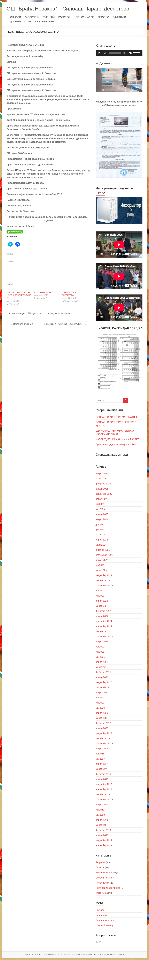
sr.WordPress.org (104, 925)
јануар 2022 (102, 616)
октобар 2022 (103, 580)
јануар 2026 (102, 488)
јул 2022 (100, 590)
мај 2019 (100, 758)
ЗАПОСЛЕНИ (32, 17)
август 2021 (102, 641)
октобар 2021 (103, 631)
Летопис (100, 867)
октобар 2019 (103, 738)
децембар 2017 (104, 840)
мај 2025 (100, 509)
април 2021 (102, 661)
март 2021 (101, 667)
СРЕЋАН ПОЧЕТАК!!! (44, 292)
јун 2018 (100, 809)
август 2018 (102, 804)
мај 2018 (100, 814)
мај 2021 (100, 656)
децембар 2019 (104, 733)
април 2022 (102, 600)
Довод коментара (105, 920)
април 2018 (102, 819)
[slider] (137, 52)
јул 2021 (100, 646)
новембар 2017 (104, 845)
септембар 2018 (104, 799)
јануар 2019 (102, 779)
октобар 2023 (103, 549)
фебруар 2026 (103, 483)
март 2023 (101, 570)
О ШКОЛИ (15, 17)
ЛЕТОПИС (103, 17)
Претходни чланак (21, 323)
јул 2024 (100, 524)
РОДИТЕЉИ (65, 17)
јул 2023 (100, 565)
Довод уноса (102, 915)
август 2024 (102, 519)
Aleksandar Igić (18, 313)
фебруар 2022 (103, 610)
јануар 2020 (102, 728)
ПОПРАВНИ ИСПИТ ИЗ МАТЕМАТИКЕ (117, 417)
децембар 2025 (104, 493)
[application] (119, 53)
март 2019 (101, 768)
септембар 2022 (104, 585)
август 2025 (102, 498)
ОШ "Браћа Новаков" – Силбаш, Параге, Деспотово (68, 8)
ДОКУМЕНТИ (17, 21)
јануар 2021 (102, 677)
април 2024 (102, 539)
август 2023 (102, 560)
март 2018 (101, 824)
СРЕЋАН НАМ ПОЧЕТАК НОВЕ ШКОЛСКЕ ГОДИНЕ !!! (19, 295)
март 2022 (101, 605)
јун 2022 (100, 595)
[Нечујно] (130, 52)
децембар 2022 (104, 575)
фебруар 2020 (103, 723)
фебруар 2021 (103, 672)
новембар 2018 (104, 789)
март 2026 (101, 478)
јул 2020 (100, 697)
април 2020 (102, 712)
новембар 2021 (104, 626)
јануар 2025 (102, 514)
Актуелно (54, 313)
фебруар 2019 (103, 774)
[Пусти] (99, 52)
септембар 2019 (104, 743)
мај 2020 (100, 707)
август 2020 (102, 692)
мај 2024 (100, 534)
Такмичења (102, 892)
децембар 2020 (104, 682)
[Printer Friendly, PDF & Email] (15, 231)
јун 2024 (100, 529)
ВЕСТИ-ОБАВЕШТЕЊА (41, 21)
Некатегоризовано (106, 872)
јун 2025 (100, 503)
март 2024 (101, 544)
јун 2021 (100, 651)
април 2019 (102, 763)
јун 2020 (100, 702)
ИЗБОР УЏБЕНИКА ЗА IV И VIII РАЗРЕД (117, 439)
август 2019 (102, 748)
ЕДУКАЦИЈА (119, 17)
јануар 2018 (102, 835)
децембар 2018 (104, 784)
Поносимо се (103, 882)
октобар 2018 (103, 794)
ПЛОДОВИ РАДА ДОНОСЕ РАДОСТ (65, 323)
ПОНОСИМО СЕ (85, 17)
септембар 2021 (104, 636)
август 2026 (102, 473)
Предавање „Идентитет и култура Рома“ (117, 444)
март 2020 (101, 717)
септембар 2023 (104, 554)
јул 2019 (100, 753)
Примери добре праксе (108, 887)
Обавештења (66, 313)
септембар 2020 (104, 687)
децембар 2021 (104, 621)
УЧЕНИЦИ (49, 17)
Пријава (100, 909)
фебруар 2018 (103, 830)
